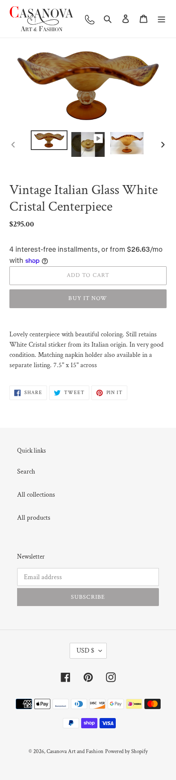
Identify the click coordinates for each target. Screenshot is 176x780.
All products (33, 517)
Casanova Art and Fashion (75, 751)
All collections (36, 494)
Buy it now (87, 298)
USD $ (85, 650)
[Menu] (161, 18)
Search (26, 471)
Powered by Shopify (126, 751)
